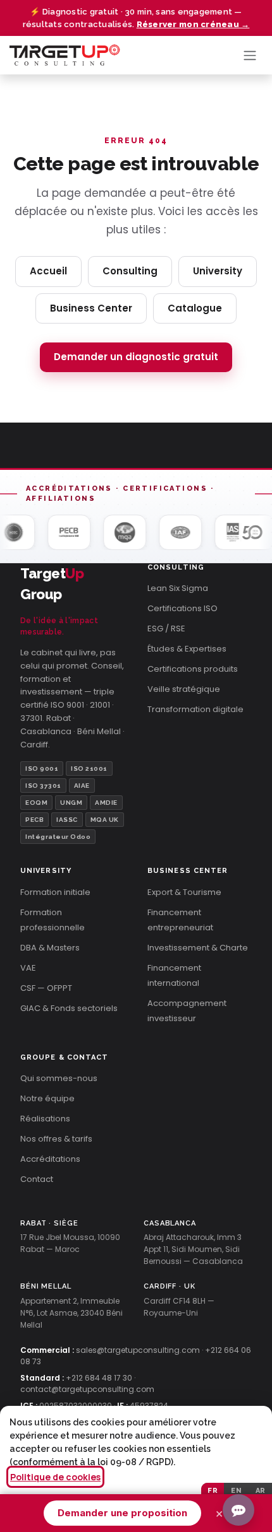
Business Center (91, 308)
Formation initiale (55, 892)
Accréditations (50, 1159)
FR (212, 1491)
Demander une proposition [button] (122, 1513)
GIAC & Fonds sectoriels (69, 1008)
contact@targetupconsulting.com (87, 1389)
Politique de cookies (55, 1477)
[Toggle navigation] (250, 55)
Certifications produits (192, 669)
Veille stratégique (183, 689)
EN (236, 1491)
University (217, 271)
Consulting (130, 271)
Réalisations (45, 1119)
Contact (36, 1179)
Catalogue (195, 308)
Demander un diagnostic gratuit (136, 356)
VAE (28, 968)
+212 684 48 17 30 (99, 1377)
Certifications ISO (182, 608)
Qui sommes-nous (58, 1078)
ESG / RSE (166, 628)
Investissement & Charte (197, 948)
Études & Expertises (186, 649)
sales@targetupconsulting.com (138, 1350)
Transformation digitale (195, 709)
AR (261, 1491)
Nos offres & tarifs (56, 1139)
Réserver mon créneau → (193, 24)
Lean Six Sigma (177, 588)
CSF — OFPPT (46, 988)
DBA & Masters (50, 948)
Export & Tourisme (184, 892)
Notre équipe (47, 1098)
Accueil (48, 271)
